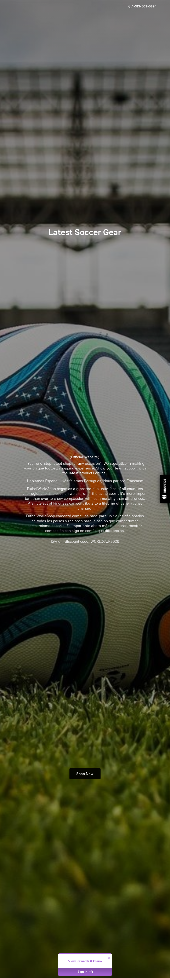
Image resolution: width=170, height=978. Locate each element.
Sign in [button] (83, 972)
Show (165, 489)
